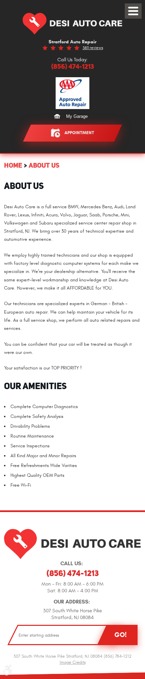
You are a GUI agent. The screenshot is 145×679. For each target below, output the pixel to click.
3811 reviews (93, 47)
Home (13, 165)
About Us (44, 165)
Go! (120, 635)
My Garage (77, 116)
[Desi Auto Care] (72, 24)
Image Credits (73, 662)
